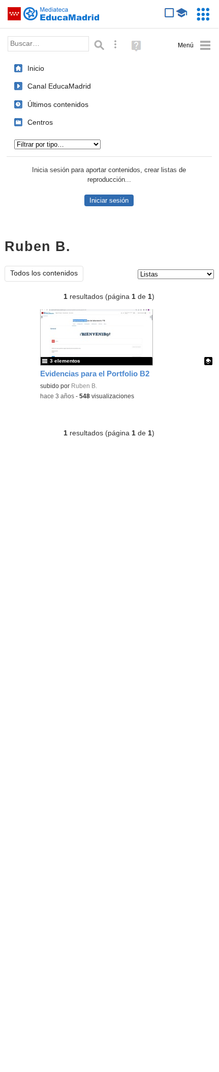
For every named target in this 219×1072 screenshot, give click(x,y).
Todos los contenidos (44, 273)
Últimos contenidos (57, 104)
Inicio (35, 68)
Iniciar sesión (109, 200)
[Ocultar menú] (194, 45)
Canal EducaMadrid (59, 86)
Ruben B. (84, 386)
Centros (40, 122)
